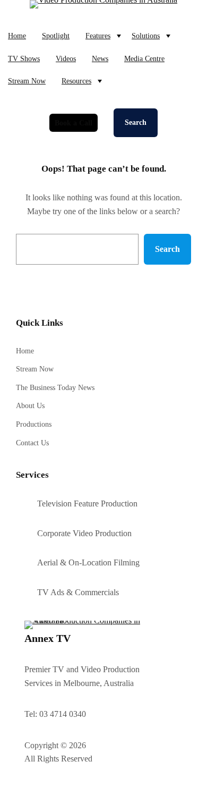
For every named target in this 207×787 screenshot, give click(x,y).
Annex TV (47, 638)
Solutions (146, 35)
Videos (66, 58)
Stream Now (27, 81)
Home (17, 35)
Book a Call (73, 123)
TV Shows (24, 58)
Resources (76, 81)
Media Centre (144, 58)
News (100, 58)
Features (97, 35)
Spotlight (56, 35)
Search (135, 122)
